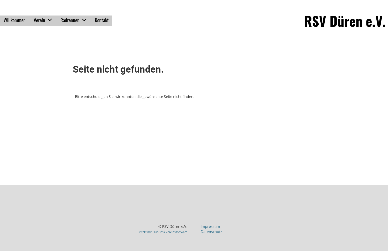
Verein (39, 20)
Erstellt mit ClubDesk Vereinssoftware (162, 232)
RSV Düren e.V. (345, 20)
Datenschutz (211, 231)
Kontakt (102, 20)
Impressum (210, 226)
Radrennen (69, 20)
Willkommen (15, 20)
